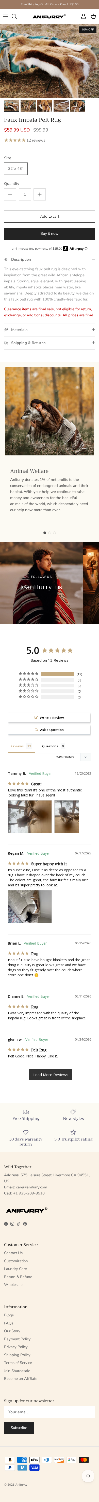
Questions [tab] (50, 746)
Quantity (11, 183)
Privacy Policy (16, 1346)
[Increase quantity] (40, 194)
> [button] (50, 1074)
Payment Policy (17, 1339)
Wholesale (13, 1284)
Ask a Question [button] (52, 729)
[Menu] (5, 16)
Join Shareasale (17, 1370)
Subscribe (19, 1427)
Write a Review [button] (52, 717)
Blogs (9, 1315)
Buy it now (49, 233)
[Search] (16, 16)
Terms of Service (18, 1362)
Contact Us (13, 1252)
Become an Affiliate (20, 1378)
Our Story (12, 1330)
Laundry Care (15, 1268)
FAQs (8, 1323)
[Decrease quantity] (10, 194)
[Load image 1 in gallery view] (49, 61)
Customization (16, 1260)
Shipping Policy (17, 1354)
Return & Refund (18, 1276)
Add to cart (49, 216)
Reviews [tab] (17, 746)
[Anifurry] (49, 16)
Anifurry (20, 1485)
